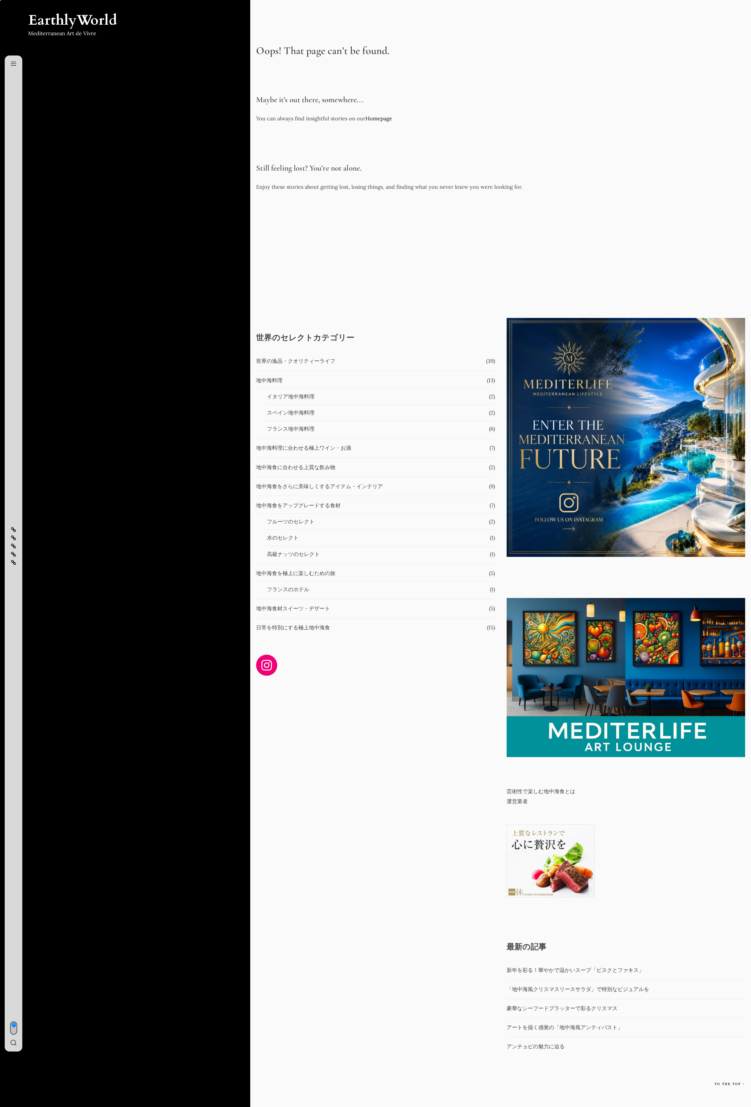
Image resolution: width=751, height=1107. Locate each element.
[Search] (13, 1043)
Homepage (379, 118)
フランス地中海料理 (290, 428)
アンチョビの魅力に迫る (536, 1046)
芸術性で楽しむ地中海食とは (541, 791)
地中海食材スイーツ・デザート (293, 608)
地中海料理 (269, 380)
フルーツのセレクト (290, 521)
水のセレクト (283, 537)
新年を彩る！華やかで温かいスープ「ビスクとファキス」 (575, 970)
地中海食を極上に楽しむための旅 (295, 573)
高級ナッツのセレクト (293, 554)
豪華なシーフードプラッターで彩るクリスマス (562, 1008)
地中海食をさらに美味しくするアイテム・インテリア (319, 486)
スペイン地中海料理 (290, 412)
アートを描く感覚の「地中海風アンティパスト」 (565, 1027)
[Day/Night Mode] (13, 1028)
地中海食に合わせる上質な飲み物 (295, 467)
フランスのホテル (288, 589)
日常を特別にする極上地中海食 (293, 627)
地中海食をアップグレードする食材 (298, 505)
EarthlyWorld (72, 20)
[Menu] (13, 64)
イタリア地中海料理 (290, 396)
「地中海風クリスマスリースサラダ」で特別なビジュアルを (578, 989)
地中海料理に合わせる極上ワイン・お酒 (303, 447)
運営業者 (517, 801)
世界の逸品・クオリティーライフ (295, 361)
